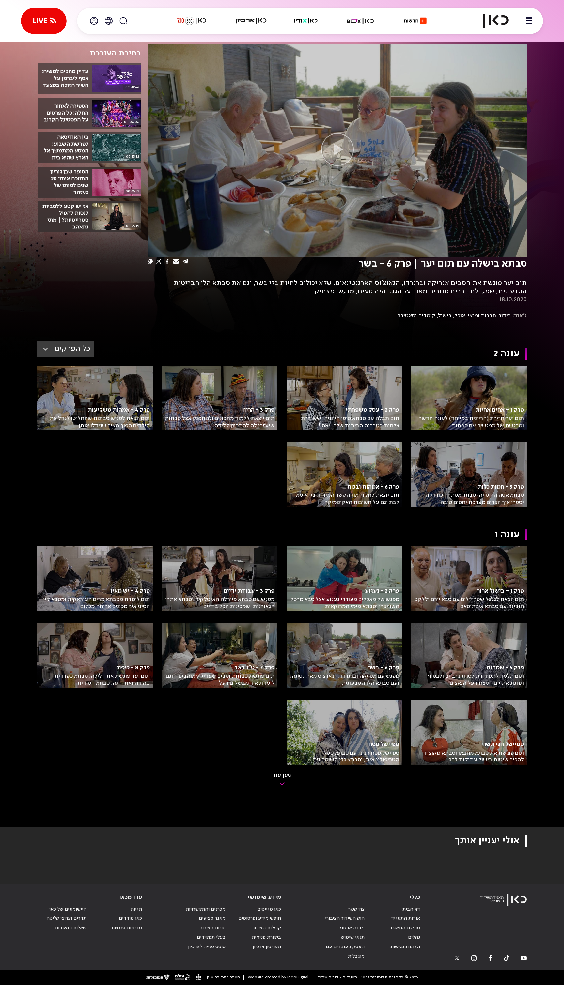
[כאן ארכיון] (251, 21)
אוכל (460, 316)
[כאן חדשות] (415, 21)
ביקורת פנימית (266, 937)
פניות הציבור (213, 927)
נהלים (414, 937)
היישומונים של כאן (67, 909)
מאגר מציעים (212, 918)
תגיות (136, 909)
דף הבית (411, 909)
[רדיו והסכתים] (306, 21)
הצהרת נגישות (405, 946)
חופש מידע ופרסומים (259, 918)
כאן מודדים (130, 918)
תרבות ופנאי (482, 316)
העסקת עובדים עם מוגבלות (345, 951)
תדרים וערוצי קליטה (66, 918)
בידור (505, 316)
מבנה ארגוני (352, 927)
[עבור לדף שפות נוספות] (108, 20)
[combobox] (65, 349)
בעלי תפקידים (211, 937)
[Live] (44, 21)
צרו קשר (356, 909)
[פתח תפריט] (529, 21)
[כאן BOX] (360, 21)
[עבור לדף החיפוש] (123, 20)
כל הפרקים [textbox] (72, 349)
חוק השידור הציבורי (345, 918)
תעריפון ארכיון (267, 946)
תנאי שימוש (353, 937)
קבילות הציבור (266, 927)
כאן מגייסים (269, 909)
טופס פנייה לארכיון (207, 946)
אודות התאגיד (405, 918)
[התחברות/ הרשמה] (94, 20)
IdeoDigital (297, 977)
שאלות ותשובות (70, 927)
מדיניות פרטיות (126, 927)
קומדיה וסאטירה (416, 316)
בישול (445, 316)
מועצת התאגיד (404, 927)
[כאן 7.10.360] (191, 21)
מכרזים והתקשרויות (206, 909)
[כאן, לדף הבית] (490, 20)
